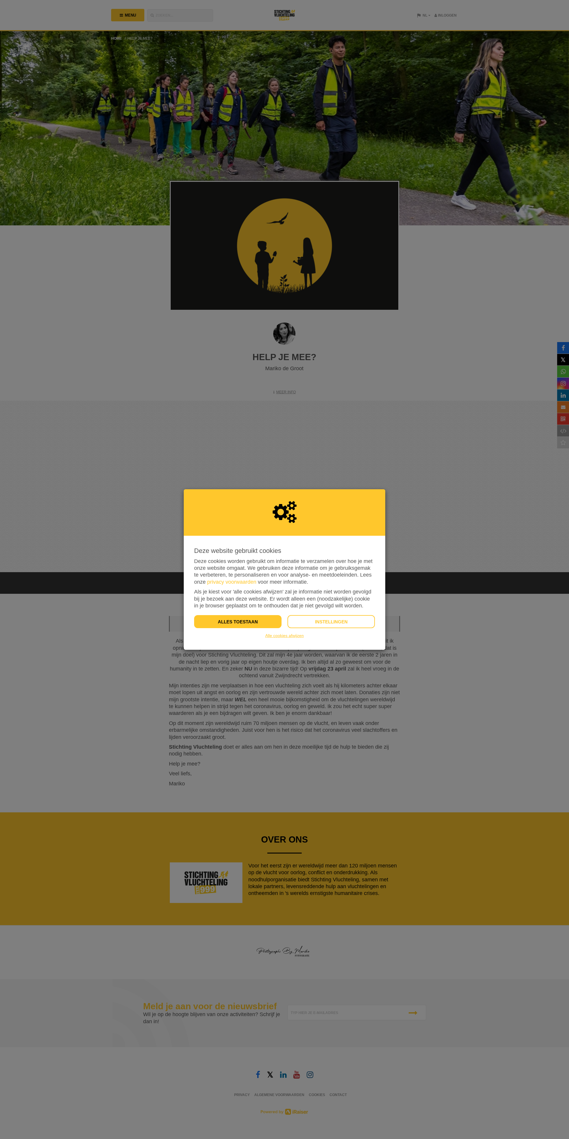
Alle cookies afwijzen (284, 635)
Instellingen (331, 621)
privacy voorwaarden (231, 582)
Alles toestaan (238, 621)
